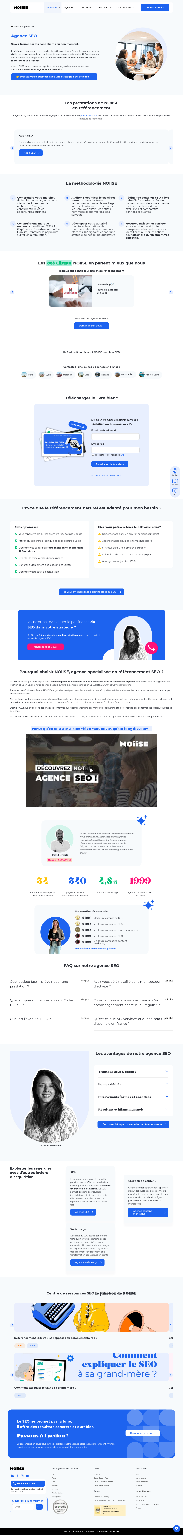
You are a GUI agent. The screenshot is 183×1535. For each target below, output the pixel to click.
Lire (122, 455)
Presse (138, 1508)
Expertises (52, 7)
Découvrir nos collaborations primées (95, 949)
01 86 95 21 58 (26, 1483)
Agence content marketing (142, 1212)
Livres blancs (141, 1478)
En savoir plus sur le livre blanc (106, 475)
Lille (87, 374)
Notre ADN (140, 1500)
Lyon (48, 374)
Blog (137, 1474)
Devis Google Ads (101, 1478)
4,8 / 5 (175, 495)
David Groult (60, 855)
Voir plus (85, 980)
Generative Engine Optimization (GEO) (110, 1500)
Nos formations (142, 1482)
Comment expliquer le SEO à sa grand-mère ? (45, 1387)
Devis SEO (98, 1474)
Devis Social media (101, 1485)
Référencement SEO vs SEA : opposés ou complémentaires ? (55, 1338)
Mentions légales (111, 1531)
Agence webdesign (86, 1262)
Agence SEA (82, 1212)
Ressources (103, 7)
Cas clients (86, 7)
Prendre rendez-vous (44, 647)
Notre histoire (141, 1497)
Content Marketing (102, 1497)
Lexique (139, 1485)
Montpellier (127, 374)
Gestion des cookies (94, 1531)
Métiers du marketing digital (147, 1504)
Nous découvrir (123, 7)
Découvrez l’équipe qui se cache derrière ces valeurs (132, 1124)
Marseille (67, 374)
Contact (175, 475)
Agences (68, 7)
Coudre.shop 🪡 (105, 284)
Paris (30, 374)
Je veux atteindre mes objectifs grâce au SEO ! (90, 592)
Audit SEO (30, 152)
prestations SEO (88, 115)
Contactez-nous (155, 7)
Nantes (105, 374)
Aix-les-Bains (152, 374)
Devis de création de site (103, 1482)
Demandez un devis (90, 325)
